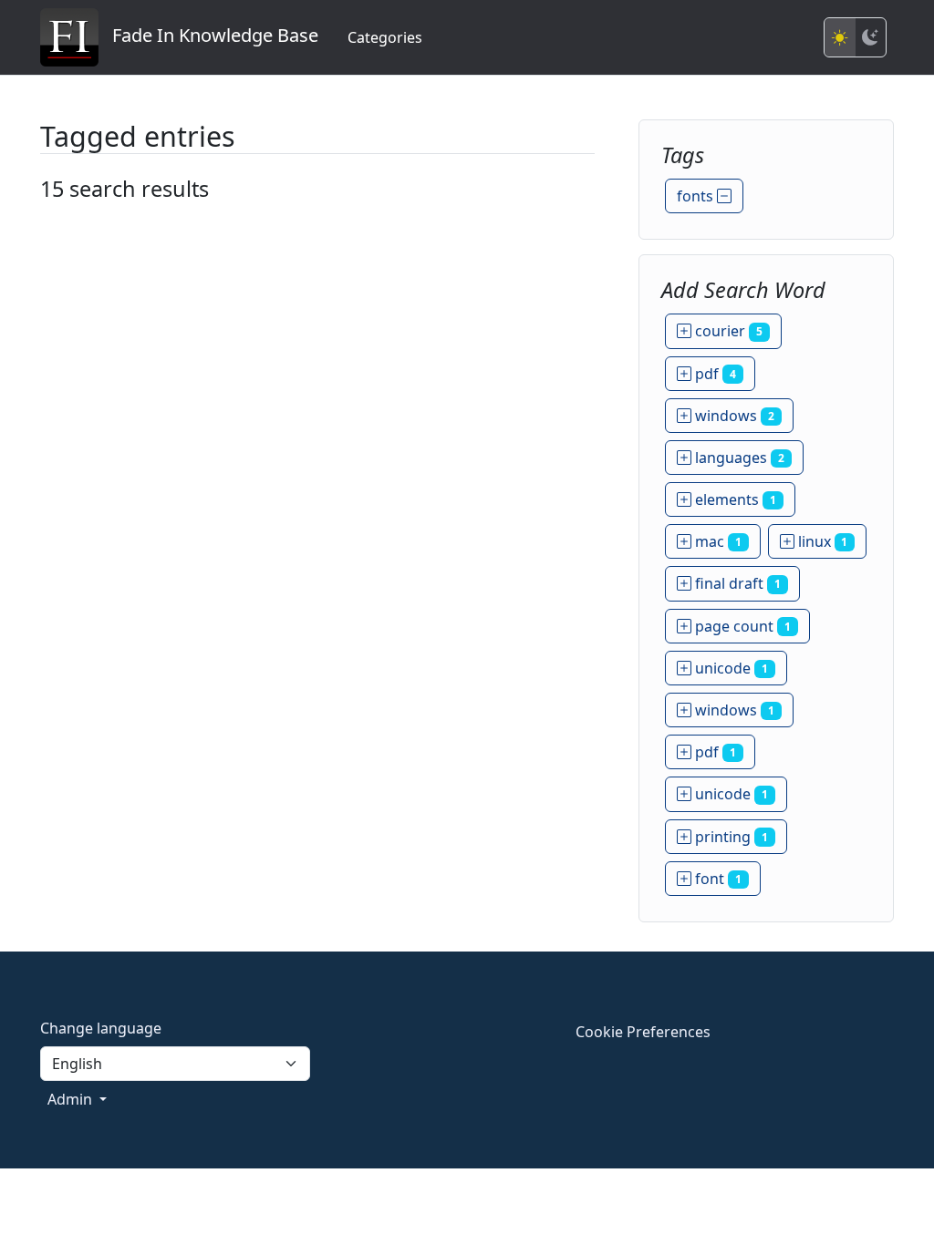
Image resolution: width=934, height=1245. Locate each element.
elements (733, 499)
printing (729, 837)
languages (737, 458)
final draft (736, 583)
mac (716, 541)
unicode (729, 668)
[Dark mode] (870, 37)
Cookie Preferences (643, 1032)
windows (732, 416)
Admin (71, 1099)
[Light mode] (840, 37)
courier (727, 331)
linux (821, 541)
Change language (100, 1028)
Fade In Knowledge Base (208, 35)
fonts (697, 196)
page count (741, 626)
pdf (713, 374)
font (716, 879)
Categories (385, 37)
